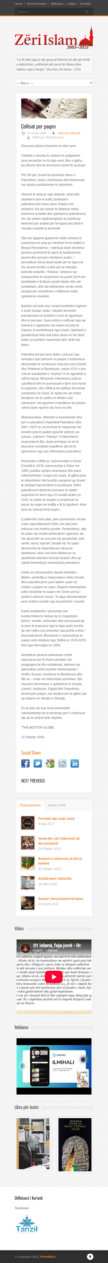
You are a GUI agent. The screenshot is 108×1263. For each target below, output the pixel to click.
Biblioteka (57, 3)
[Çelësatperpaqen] (38, 126)
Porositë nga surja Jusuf (56, 818)
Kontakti (85, 3)
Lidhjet (72, 3)
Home (18, 3)
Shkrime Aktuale (69, 133)
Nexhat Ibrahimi (37, 3)
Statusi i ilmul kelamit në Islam (60, 898)
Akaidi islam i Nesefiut (55, 878)
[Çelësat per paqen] (54, 108)
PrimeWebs (48, 1256)
